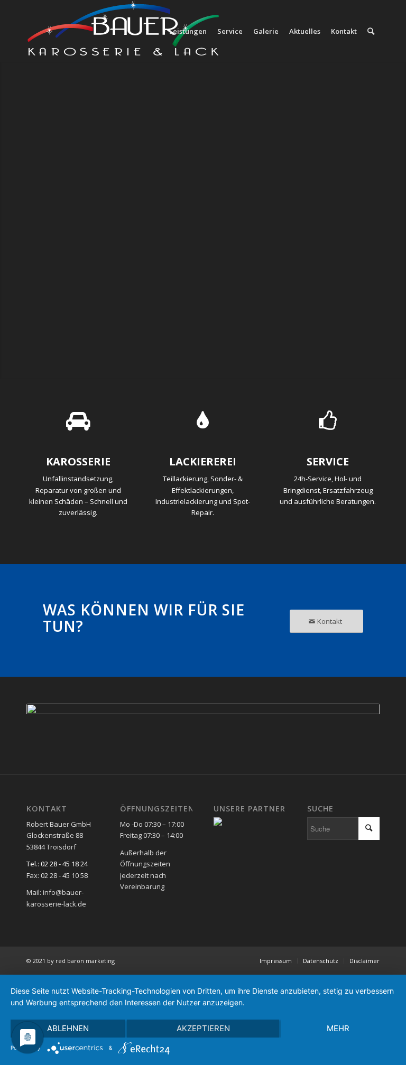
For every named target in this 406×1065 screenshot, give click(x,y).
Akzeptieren (203, 1028)
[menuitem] (188, 31)
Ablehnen (68, 1028)
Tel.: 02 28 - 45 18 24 (57, 863)
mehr (338, 1028)
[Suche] (371, 31)
